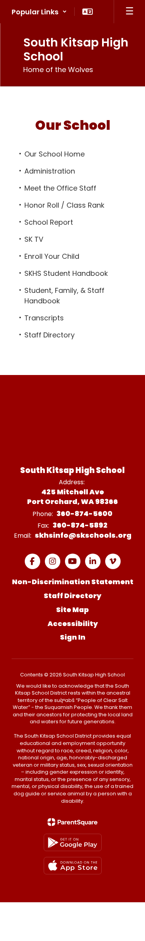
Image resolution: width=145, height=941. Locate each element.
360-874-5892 (80, 525)
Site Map (72, 609)
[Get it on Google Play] (73, 842)
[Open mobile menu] (129, 11)
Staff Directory (72, 595)
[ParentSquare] (72, 822)
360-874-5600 (84, 513)
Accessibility (73, 623)
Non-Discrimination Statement (72, 582)
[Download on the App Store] (73, 865)
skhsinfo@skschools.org (83, 535)
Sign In (72, 637)
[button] (39, 11)
